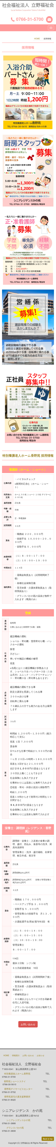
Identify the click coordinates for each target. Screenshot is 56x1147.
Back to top (48, 1138)
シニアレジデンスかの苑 (18, 1120)
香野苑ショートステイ (15, 1081)
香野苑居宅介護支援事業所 (17, 1096)
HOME (37, 38)
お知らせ (40, 1055)
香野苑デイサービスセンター (18, 1088)
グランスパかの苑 (15, 1127)
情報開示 (16, 1055)
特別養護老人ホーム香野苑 (17, 1073)
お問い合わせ (28, 1024)
